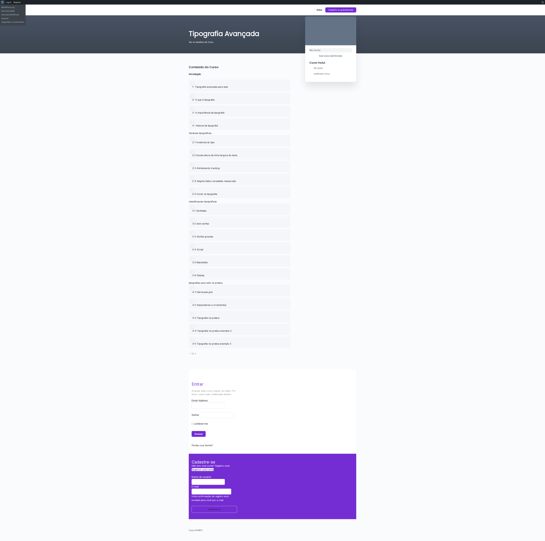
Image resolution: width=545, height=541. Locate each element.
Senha (195, 415)
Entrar (319, 10)
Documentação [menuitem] (8, 11)
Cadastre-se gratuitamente (340, 10)
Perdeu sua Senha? (202, 445)
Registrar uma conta (203, 469)
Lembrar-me (200, 423)
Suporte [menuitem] (5, 18)
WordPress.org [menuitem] (7, 7)
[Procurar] (310, 10)
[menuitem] (2, 2)
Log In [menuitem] (8, 2)
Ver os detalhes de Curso (201, 42)
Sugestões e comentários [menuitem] (12, 22)
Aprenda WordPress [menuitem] (10, 14)
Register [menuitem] (17, 2)
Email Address (200, 400)
